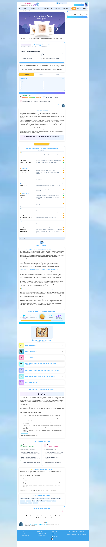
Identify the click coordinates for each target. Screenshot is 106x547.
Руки (30, 503)
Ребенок (53, 498)
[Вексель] (49, 30)
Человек (49, 500)
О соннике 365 (39, 537)
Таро (38, 8)
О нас (23, 531)
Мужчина (23, 500)
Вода (54, 500)
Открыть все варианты (58, 307)
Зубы (33, 498)
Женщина (27, 498)
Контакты (23, 533)
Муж (38, 500)
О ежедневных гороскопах (42, 535)
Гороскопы (24, 8)
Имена (78, 8)
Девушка (43, 500)
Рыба (22, 498)
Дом (37, 498)
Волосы (28, 500)
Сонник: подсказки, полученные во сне (38, 524)
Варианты (41, 74)
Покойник (35, 503)
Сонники (57, 74)
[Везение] (34, 30)
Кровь (58, 498)
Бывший (42, 498)
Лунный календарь (46, 8)
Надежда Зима (48, 104)
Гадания (32, 8)
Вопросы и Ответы (25, 535)
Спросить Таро (79, 5)
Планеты (85, 8)
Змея (33, 500)
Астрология (56, 8)
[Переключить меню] (19, 8)
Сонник (73, 8)
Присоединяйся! (62, 3)
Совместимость (65, 8)
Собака (47, 498)
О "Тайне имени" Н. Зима (41, 533)
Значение (26, 74)
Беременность (24, 503)
